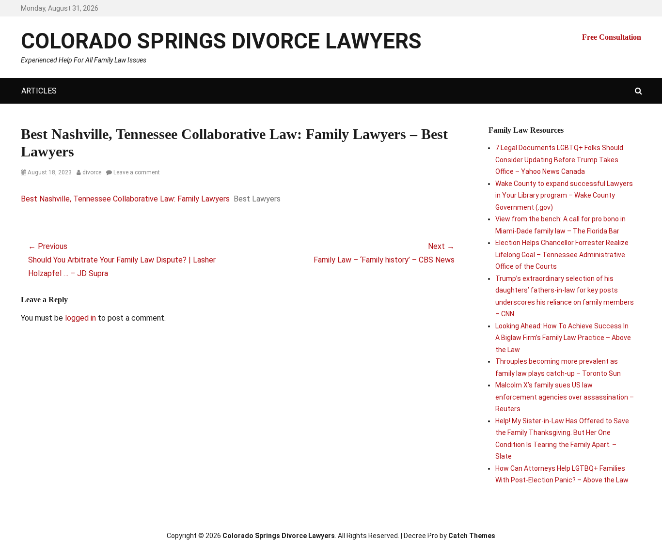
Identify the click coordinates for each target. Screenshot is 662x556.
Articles (39, 90)
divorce (91, 172)
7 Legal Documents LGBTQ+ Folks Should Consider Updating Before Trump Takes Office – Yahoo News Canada (559, 159)
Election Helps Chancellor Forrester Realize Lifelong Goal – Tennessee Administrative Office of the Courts (562, 254)
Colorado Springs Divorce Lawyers (221, 41)
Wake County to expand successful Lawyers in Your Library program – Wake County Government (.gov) (564, 195)
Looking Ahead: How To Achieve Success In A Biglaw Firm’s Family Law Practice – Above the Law (563, 338)
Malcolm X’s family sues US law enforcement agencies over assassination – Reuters (564, 397)
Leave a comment (136, 172)
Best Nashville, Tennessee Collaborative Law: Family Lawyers (125, 198)
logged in (80, 318)
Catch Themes (471, 536)
